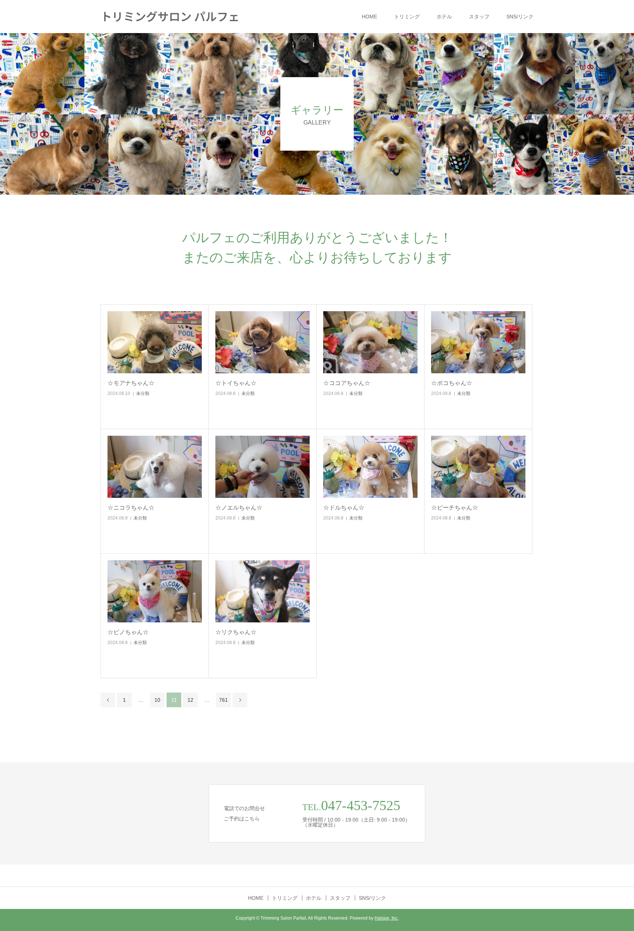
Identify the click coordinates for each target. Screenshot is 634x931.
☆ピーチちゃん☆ (454, 507)
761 (223, 700)
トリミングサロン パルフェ (170, 16)
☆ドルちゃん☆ (343, 507)
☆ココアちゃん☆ (346, 383)
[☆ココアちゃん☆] (370, 342)
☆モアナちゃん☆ (131, 383)
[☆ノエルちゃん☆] (262, 467)
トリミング (407, 16)
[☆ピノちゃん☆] (155, 591)
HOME (369, 16)
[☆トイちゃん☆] (262, 342)
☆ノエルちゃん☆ (238, 507)
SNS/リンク (519, 16)
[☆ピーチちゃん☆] (478, 467)
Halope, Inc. (386, 918)
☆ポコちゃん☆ (451, 383)
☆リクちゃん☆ (235, 632)
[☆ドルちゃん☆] (370, 467)
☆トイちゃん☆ (235, 383)
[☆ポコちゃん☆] (478, 342)
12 (190, 700)
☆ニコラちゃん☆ (131, 507)
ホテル (444, 16)
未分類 (142, 393)
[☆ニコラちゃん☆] (155, 467)
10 (157, 700)
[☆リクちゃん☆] (262, 591)
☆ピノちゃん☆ (128, 632)
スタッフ (479, 16)
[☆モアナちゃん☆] (155, 342)
